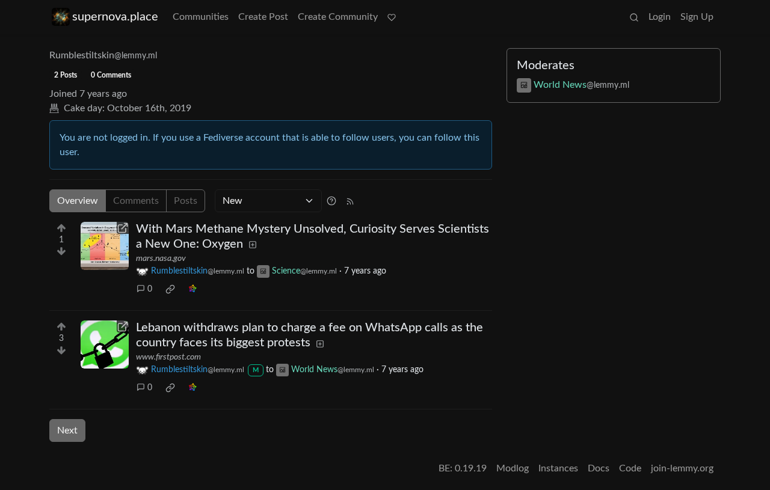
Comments (136, 201)
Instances (558, 468)
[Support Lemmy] (392, 17)
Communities (201, 17)
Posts (185, 201)
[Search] (634, 17)
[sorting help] (331, 201)
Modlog (512, 468)
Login (659, 17)
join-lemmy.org (682, 468)
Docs (598, 468)
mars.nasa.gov (161, 258)
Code (630, 468)
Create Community (338, 17)
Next (67, 430)
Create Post (263, 17)
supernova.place (115, 17)
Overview (77, 201)
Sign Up (696, 17)
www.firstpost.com (168, 357)
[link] (170, 289)
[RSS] (350, 201)
